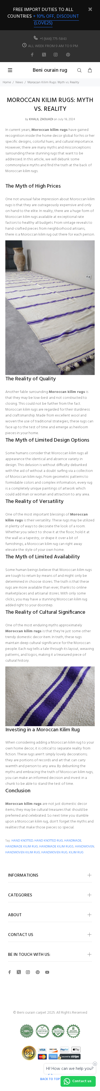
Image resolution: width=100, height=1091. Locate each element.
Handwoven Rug (54, 852)
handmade (72, 840)
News (19, 82)
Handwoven (84, 846)
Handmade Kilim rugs (56, 846)
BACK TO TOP (50, 1079)
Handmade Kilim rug (21, 846)
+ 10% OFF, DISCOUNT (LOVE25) (56, 20)
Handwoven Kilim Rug (22, 852)
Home (7, 82)
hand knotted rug (48, 840)
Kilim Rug (76, 852)
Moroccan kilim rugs (49, 130)
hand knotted (22, 840)
